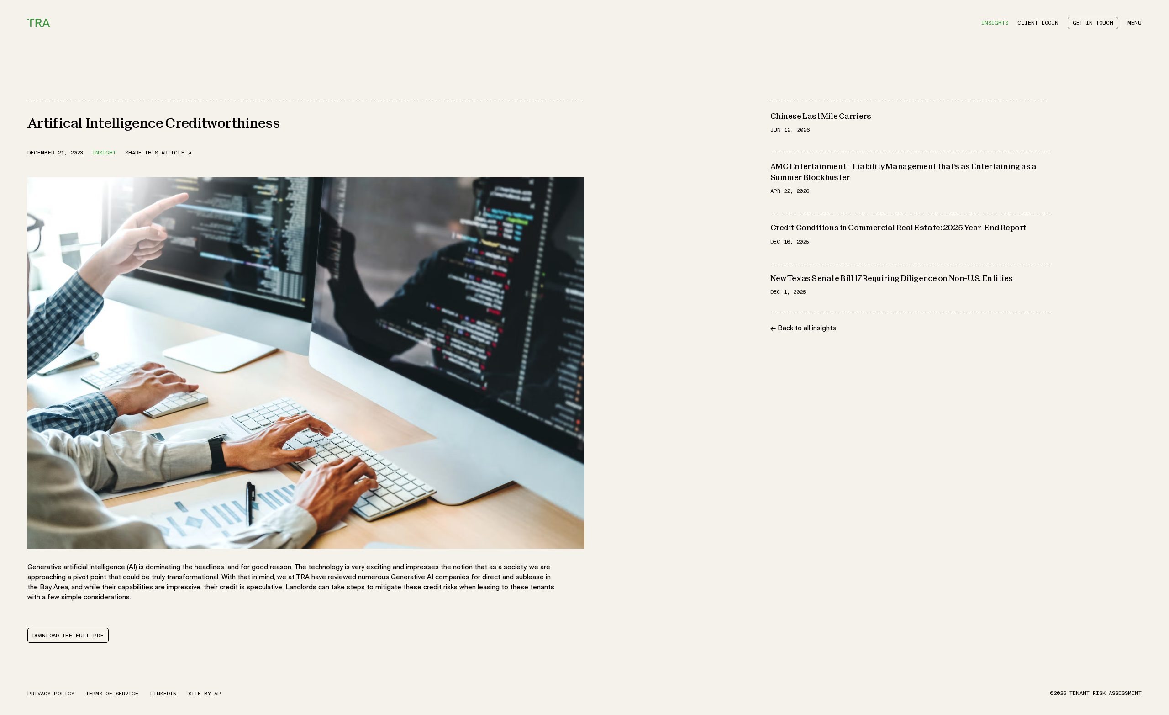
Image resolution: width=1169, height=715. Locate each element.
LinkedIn (163, 693)
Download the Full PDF (68, 636)
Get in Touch (1093, 23)
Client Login (1037, 23)
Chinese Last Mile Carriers (820, 116)
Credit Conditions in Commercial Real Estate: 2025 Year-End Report (898, 228)
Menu (1134, 23)
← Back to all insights (803, 328)
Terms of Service (112, 693)
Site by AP (204, 693)
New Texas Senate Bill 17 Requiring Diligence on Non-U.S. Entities (891, 279)
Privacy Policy (50, 693)
